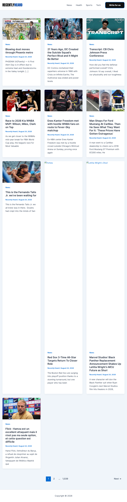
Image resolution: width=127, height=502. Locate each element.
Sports (89, 5)
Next (117, 478)
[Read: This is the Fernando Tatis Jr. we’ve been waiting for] (21, 172)
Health (79, 5)
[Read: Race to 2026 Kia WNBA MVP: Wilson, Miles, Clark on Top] (21, 100)
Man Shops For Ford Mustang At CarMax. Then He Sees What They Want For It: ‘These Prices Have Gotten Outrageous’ (104, 127)
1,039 (65, 478)
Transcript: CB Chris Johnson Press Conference (101, 52)
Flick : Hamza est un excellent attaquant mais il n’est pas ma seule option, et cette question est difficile (21, 435)
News (69, 5)
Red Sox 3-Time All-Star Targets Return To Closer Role (62, 360)
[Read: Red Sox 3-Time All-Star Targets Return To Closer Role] (64, 254)
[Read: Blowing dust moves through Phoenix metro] (21, 29)
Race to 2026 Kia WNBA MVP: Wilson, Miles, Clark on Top (20, 124)
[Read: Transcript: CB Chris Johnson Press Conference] (105, 29)
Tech (98, 5)
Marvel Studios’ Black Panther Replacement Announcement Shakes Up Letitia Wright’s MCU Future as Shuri (105, 364)
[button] (115, 5)
